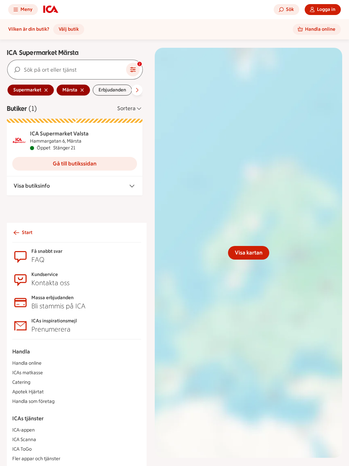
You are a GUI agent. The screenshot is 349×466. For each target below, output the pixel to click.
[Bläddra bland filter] (137, 90)
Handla (21, 351)
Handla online (27, 363)
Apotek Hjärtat (28, 392)
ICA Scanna (24, 439)
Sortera (126, 108)
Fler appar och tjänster (36, 459)
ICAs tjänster (28, 418)
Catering (21, 382)
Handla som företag (33, 401)
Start (27, 232)
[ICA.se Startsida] (50, 9)
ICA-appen (23, 430)
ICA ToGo (22, 449)
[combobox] (66, 69)
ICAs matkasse (27, 373)
